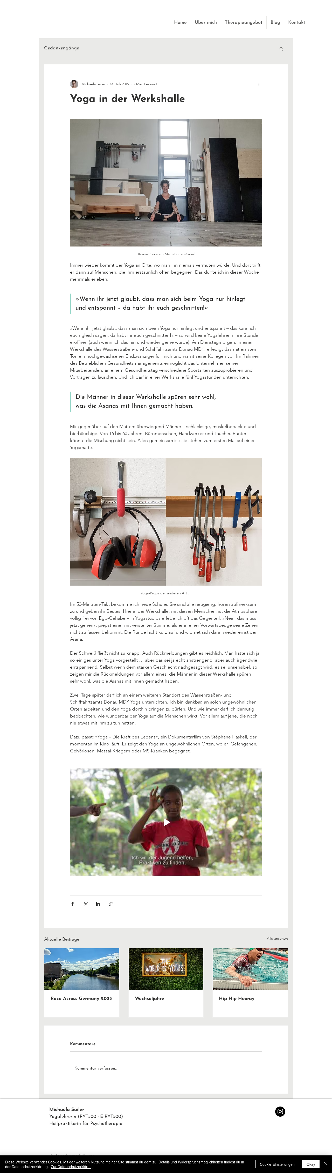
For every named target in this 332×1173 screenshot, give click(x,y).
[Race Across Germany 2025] (81, 969)
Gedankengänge (61, 48)
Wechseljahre (149, 999)
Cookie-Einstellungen (277, 1164)
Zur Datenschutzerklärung (72, 1166)
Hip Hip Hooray (236, 999)
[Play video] (166, 822)
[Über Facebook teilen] (72, 903)
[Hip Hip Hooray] (250, 969)
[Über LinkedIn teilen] (97, 903)
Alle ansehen (277, 938)
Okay (311, 1164)
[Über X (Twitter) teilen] (85, 903)
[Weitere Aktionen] (259, 84)
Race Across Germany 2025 (81, 999)
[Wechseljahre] (166, 969)
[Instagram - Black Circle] (280, 1112)
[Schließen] (326, 1164)
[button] (281, 49)
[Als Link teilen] (110, 903)
